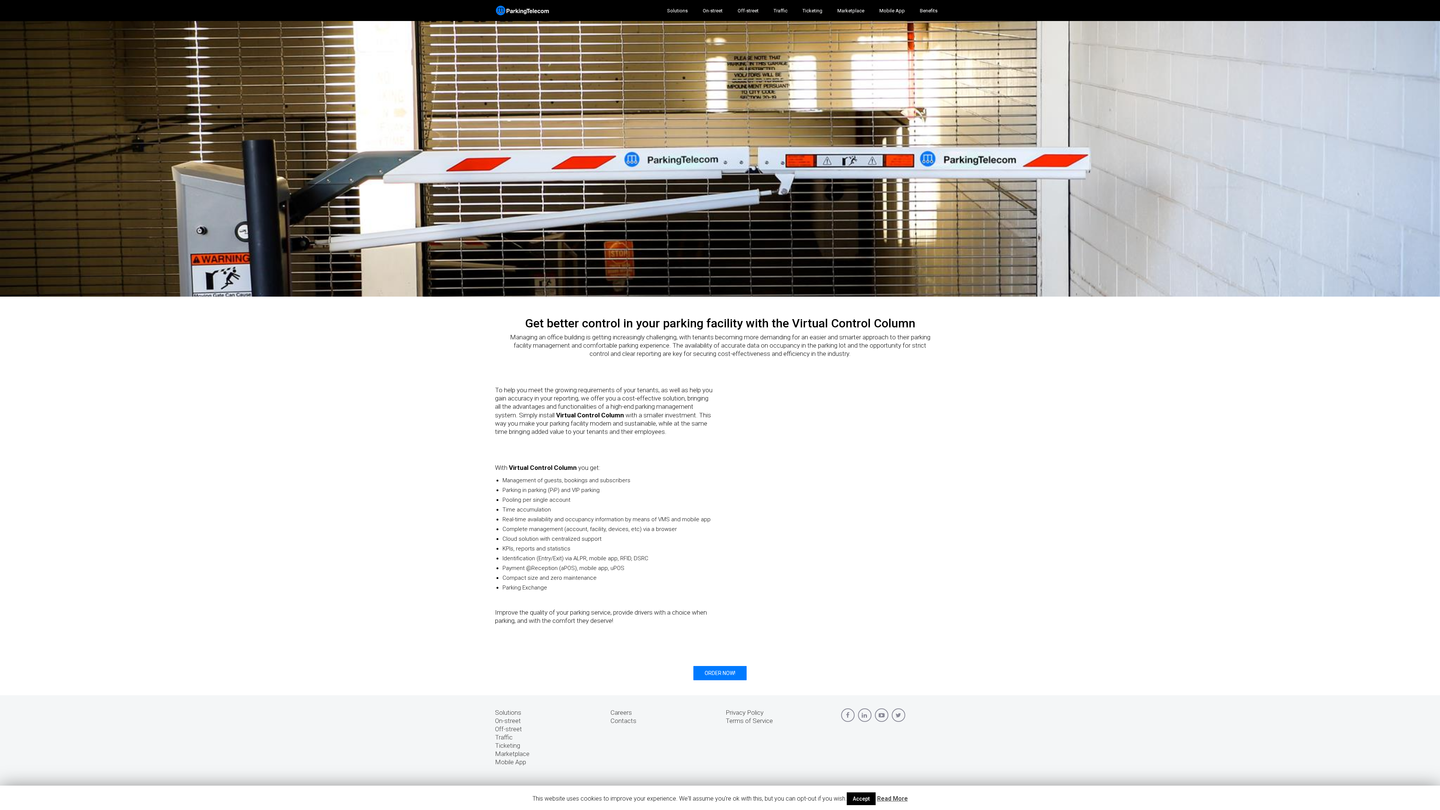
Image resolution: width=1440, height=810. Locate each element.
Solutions (508, 712)
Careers (621, 712)
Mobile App (510, 762)
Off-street (508, 729)
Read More (892, 798)
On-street (508, 720)
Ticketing (507, 745)
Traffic (504, 737)
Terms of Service (749, 720)
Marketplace (512, 754)
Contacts (623, 720)
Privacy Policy (745, 712)
